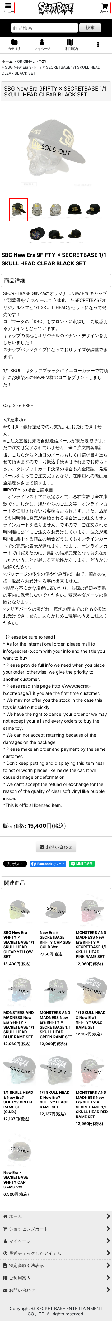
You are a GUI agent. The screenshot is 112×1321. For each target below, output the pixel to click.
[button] (8, 8)
